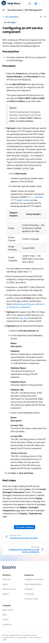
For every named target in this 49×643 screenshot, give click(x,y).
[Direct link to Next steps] (17, 480)
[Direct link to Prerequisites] (20, 51)
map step (23, 318)
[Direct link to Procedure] (17, 66)
